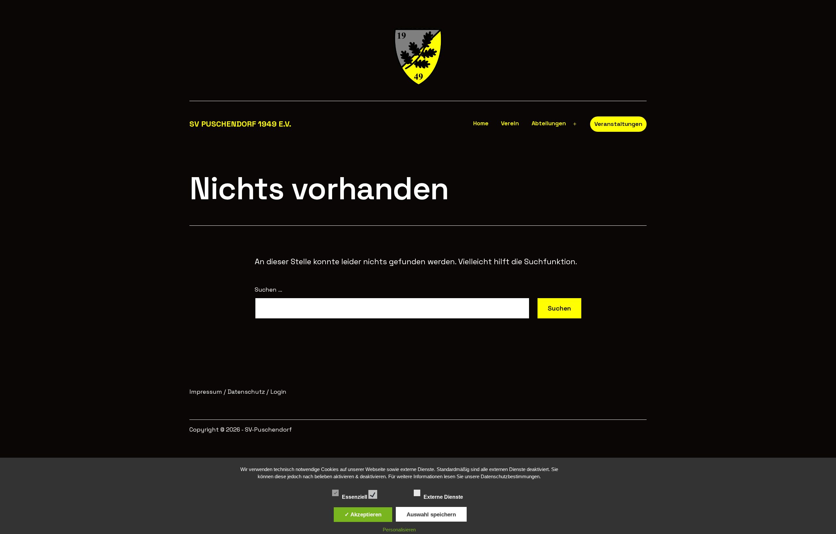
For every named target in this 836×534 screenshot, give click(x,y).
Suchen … (268, 289)
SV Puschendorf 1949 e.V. (240, 124)
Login (277, 391)
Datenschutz (246, 391)
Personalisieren (399, 529)
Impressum (205, 391)
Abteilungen (549, 123)
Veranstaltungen (618, 124)
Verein (510, 123)
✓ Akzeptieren (363, 514)
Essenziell (355, 496)
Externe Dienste (444, 496)
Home (481, 123)
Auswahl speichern (431, 514)
